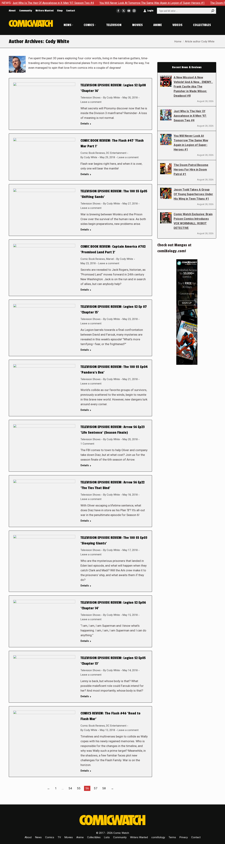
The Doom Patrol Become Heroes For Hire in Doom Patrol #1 (191, 169)
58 (104, 788)
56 (87, 788)
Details (85, 123)
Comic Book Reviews (93, 153)
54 (70, 788)
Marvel (110, 259)
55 (79, 788)
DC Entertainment (116, 153)
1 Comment (87, 443)
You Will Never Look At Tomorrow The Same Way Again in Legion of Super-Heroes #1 (130, 3)
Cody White (57, 41)
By (111, 97)
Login (150, 10)
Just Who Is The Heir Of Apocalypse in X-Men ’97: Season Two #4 (190, 116)
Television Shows (91, 97)
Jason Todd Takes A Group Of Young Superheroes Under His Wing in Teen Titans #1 (193, 194)
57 (95, 788)
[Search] (212, 11)
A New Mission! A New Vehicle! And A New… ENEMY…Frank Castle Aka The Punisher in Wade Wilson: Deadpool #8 (193, 86)
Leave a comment (91, 102)
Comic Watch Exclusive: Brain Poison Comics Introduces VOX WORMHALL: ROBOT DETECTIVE (193, 221)
